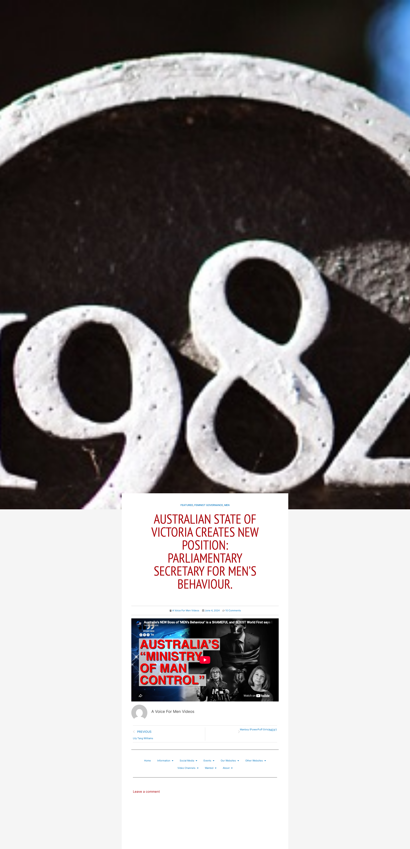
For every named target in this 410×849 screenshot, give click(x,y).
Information (163, 760)
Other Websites (254, 760)
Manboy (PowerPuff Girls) (254, 729)
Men (227, 505)
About (226, 767)
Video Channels (186, 767)
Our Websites (228, 760)
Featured (186, 505)
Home (147, 760)
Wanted (209, 767)
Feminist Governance (208, 505)
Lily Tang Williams (143, 738)
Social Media (187, 760)
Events (207, 760)
